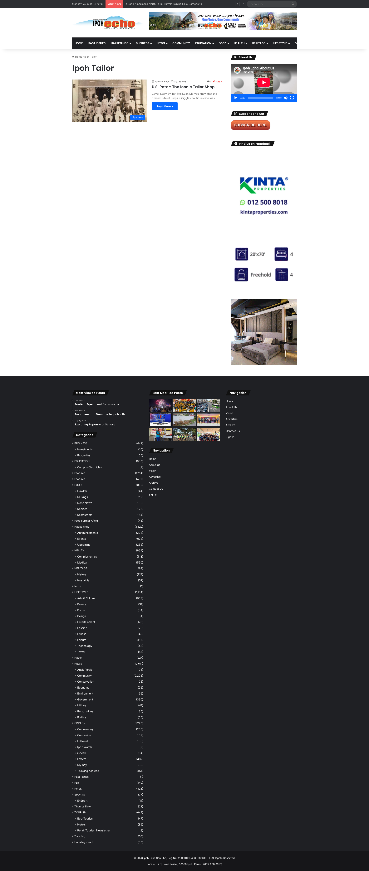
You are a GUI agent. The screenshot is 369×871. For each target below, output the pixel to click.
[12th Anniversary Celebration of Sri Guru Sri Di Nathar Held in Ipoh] (184, 405)
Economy (83, 687)
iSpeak (81, 753)
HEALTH (239, 43)
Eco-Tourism (85, 818)
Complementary (87, 556)
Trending (79, 836)
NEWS (161, 43)
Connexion (84, 735)
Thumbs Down (83, 806)
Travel (81, 651)
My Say (82, 765)
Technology (84, 645)
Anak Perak (84, 669)
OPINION (300, 43)
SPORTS (318, 43)
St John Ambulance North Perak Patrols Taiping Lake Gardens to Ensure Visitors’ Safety (177, 3)
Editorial (82, 741)
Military (81, 705)
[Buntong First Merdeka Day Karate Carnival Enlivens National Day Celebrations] (160, 434)
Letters (81, 759)
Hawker (82, 491)
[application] (264, 83)
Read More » (165, 106)
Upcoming (84, 544)
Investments (85, 449)
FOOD (222, 43)
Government (85, 699)
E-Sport (82, 800)
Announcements (87, 532)
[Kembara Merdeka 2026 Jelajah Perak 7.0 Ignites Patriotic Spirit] (208, 434)
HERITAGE (258, 43)
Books (81, 610)
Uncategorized (83, 842)
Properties (83, 455)
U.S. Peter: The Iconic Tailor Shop (183, 87)
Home (79, 43)
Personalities (85, 711)
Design (81, 616)
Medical (82, 562)
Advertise (155, 476)
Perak (77, 788)
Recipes (82, 509)
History (81, 574)
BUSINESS (142, 43)
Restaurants (84, 514)
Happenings (81, 526)
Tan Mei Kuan (162, 81)
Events (81, 538)
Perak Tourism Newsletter (93, 830)
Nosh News (84, 503)
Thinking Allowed (88, 770)
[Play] (236, 98)
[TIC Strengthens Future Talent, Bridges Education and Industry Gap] (208, 420)
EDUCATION (203, 43)
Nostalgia (83, 580)
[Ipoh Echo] (107, 23)
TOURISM (336, 43)
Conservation (85, 681)
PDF (77, 782)
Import (78, 586)
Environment (85, 693)
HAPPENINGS (119, 43)
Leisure (81, 639)
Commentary (85, 729)
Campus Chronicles (89, 467)
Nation (78, 657)
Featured (79, 473)
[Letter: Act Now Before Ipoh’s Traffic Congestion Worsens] (208, 405)
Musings (82, 497)
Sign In (153, 494)
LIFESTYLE (280, 43)
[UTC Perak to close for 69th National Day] (160, 420)
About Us (154, 464)
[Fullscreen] (292, 98)
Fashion (82, 628)
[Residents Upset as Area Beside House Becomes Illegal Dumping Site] (184, 420)
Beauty (81, 604)
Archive (153, 482)
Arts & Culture (86, 598)
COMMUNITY (181, 43)
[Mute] (286, 98)
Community (84, 675)
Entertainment (86, 622)
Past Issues (97, 43)
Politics (81, 717)
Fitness (81, 634)
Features (79, 479)
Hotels (81, 824)
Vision (152, 470)
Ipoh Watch (84, 747)
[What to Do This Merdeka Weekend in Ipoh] (160, 405)
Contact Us (156, 488)
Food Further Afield (86, 520)
